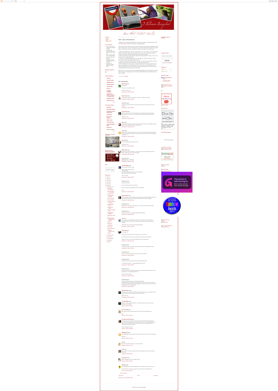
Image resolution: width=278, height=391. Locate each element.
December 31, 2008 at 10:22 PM (128, 297)
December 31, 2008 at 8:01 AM (128, 154)
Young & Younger (110, 80)
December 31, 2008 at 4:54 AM (128, 99)
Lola (122, 218)
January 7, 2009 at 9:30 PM (127, 370)
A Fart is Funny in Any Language (110, 192)
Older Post (156, 375)
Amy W (123, 130)
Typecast (108, 78)
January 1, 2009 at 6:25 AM (127, 305)
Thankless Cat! (110, 193)
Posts (164, 69)
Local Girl (109, 40)
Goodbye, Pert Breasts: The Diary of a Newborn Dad (111, 95)
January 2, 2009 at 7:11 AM (127, 345)
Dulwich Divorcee (110, 100)
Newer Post (121, 375)
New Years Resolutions (110, 189)
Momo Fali (124, 140)
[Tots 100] (167, 159)
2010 (107, 182)
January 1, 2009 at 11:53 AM (127, 338)
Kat (108, 39)
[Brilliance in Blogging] (164, 105)
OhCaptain (124, 364)
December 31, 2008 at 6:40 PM (128, 286)
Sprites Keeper (123, 43)
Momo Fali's (109, 127)
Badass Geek (124, 95)
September (110, 238)
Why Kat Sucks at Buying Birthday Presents (111, 219)
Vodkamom (109, 107)
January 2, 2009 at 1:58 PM (127, 361)
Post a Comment (123, 373)
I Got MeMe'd (110, 225)
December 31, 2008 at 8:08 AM (128, 177)
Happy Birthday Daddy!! (110, 213)
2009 (107, 183)
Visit (166, 147)
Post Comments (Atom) (128, 377)
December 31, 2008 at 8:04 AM (128, 161)
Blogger (144, 387)
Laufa (123, 349)
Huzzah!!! (109, 221)
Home (138, 375)
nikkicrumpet (124, 149)
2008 (107, 185)
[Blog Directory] (164, 222)
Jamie (123, 122)
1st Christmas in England (110, 196)
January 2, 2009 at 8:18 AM (127, 353)
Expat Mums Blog (166, 80)
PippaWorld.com (110, 82)
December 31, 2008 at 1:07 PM (128, 226)
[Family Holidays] (167, 163)
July (108, 241)
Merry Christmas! (110, 198)
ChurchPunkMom (125, 165)
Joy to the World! (110, 200)
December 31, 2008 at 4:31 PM (128, 240)
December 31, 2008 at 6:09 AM (128, 118)
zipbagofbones (125, 332)
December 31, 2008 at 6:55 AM (128, 136)
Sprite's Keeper (125, 195)
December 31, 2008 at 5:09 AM (128, 107)
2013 (107, 177)
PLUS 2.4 (108, 88)
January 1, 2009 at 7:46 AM (127, 315)
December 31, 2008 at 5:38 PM (128, 248)
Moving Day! (109, 226)
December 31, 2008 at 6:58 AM (128, 146)
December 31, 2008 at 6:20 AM (128, 126)
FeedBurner (169, 62)
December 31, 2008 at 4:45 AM (128, 92)
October (109, 236)
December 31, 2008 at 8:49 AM (128, 214)
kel (122, 342)
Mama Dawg (124, 83)
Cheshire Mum (110, 86)
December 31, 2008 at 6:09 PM (128, 264)
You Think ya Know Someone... (111, 202)
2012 (107, 178)
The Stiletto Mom (125, 301)
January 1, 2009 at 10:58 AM (127, 328)
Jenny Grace (124, 357)
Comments (165, 71)
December (110, 187)
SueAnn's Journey (110, 129)
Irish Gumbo (124, 230)
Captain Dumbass (125, 290)
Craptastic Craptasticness (110, 231)
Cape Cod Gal (124, 111)
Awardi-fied (109, 223)
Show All (114, 131)
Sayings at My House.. (110, 208)
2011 (107, 180)
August (109, 240)
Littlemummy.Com (110, 84)
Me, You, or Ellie (125, 309)
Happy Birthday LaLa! (110, 205)
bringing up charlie (110, 98)
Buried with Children (111, 109)
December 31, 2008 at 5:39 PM (128, 255)
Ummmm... (109, 233)
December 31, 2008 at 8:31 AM (128, 200)
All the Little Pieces (111, 228)
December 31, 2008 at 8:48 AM (128, 207)
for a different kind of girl (127, 319)
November (110, 235)
